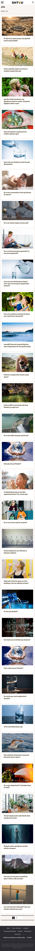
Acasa (3, 11)
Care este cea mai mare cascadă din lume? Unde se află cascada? (16, 878)
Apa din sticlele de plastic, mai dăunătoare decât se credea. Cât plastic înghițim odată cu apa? (17, 101)
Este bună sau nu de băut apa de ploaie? (17, 640)
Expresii (20, 931)
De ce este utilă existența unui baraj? (16, 436)
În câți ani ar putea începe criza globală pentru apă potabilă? (17, 40)
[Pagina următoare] (20, 918)
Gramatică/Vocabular (10, 931)
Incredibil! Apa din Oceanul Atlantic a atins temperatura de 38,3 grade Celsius (17, 345)
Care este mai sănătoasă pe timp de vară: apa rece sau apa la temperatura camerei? (16, 284)
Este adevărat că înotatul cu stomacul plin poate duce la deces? (16, 756)
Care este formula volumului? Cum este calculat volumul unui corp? (17, 908)
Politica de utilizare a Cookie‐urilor (14, 937)
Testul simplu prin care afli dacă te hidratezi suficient (15, 552)
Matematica (27, 931)
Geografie (25, 928)
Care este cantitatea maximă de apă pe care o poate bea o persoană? (17, 315)
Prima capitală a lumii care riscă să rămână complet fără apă (16, 70)
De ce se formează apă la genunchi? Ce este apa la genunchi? (16, 252)
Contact (29, 937)
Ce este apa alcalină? (11, 612)
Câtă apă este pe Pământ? (12, 464)
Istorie (8, 928)
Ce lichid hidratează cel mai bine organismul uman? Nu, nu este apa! (16, 493)
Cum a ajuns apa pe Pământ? (13, 668)
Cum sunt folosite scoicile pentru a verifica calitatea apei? (15, 133)
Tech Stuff (18, 934)
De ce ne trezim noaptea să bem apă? (16, 223)
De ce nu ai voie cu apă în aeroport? (15, 523)
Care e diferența (16, 928)
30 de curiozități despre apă (13, 727)
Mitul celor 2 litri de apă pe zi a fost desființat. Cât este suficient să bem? (16, 582)
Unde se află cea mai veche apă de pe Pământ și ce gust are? (16, 406)
